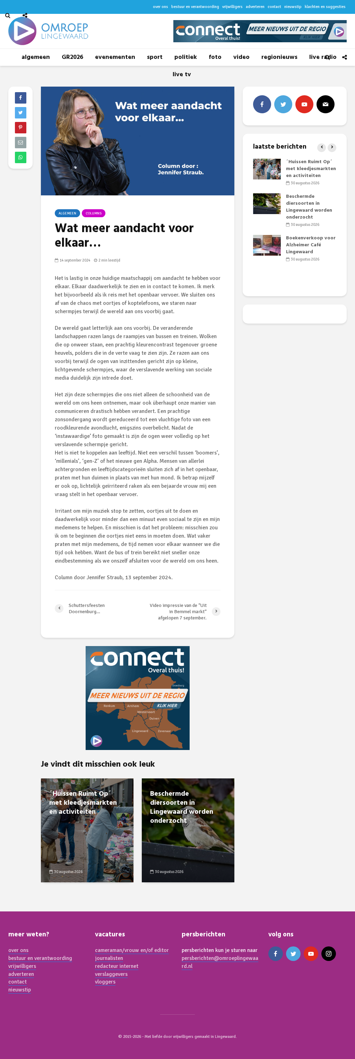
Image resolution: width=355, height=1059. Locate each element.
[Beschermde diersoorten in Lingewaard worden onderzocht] (188, 830)
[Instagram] (328, 953)
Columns (94, 213)
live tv (182, 75)
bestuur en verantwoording (40, 958)
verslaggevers (111, 974)
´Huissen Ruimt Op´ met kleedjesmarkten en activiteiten (83, 803)
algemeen (35, 57)
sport (155, 57)
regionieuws (279, 57)
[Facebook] (262, 104)
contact (17, 981)
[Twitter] (283, 104)
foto (215, 57)
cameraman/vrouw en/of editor (132, 950)
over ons (18, 950)
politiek (185, 57)
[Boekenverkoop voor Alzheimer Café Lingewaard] (267, 245)
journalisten (109, 958)
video (241, 57)
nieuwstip (19, 989)
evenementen (115, 57)
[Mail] (326, 104)
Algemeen (67, 213)
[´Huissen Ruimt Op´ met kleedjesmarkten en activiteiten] (87, 830)
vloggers (105, 981)
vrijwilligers (22, 966)
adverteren (21, 974)
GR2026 (72, 57)
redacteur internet (116, 966)
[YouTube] (304, 104)
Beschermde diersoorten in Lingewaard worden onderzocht (181, 807)
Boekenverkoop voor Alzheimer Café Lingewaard (311, 245)
